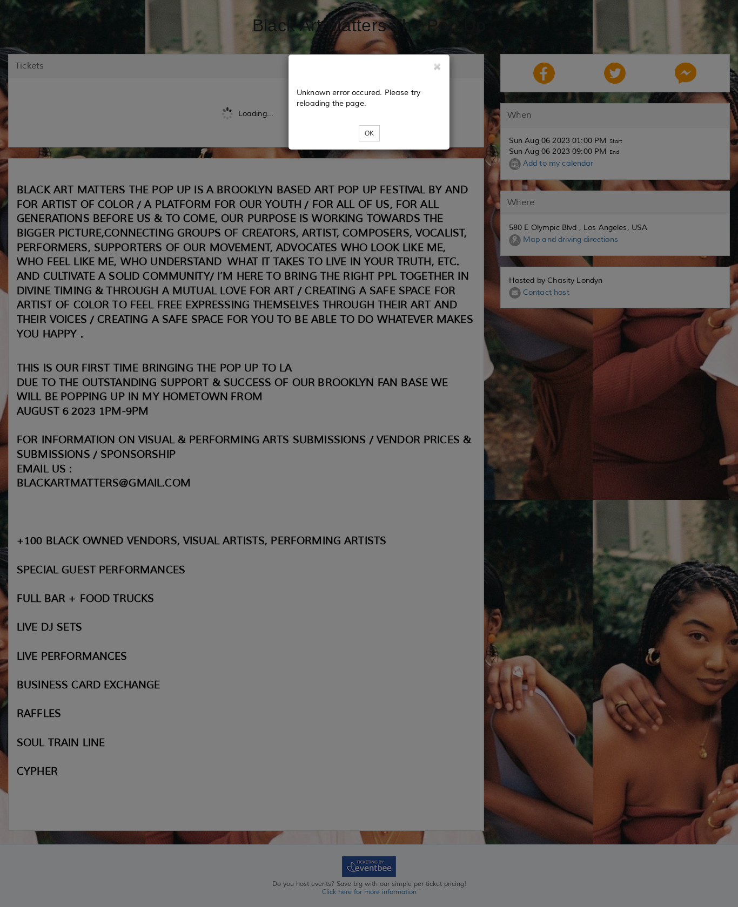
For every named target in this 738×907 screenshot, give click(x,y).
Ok (369, 133)
